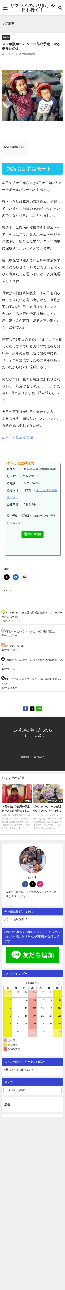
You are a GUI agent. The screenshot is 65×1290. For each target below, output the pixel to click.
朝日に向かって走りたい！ (18, 1069)
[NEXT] (58, 983)
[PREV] (6, 983)
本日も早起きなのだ (13, 645)
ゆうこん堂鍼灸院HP (18, 437)
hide (22, 146)
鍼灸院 (6, 37)
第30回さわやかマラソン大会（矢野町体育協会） (30, 631)
